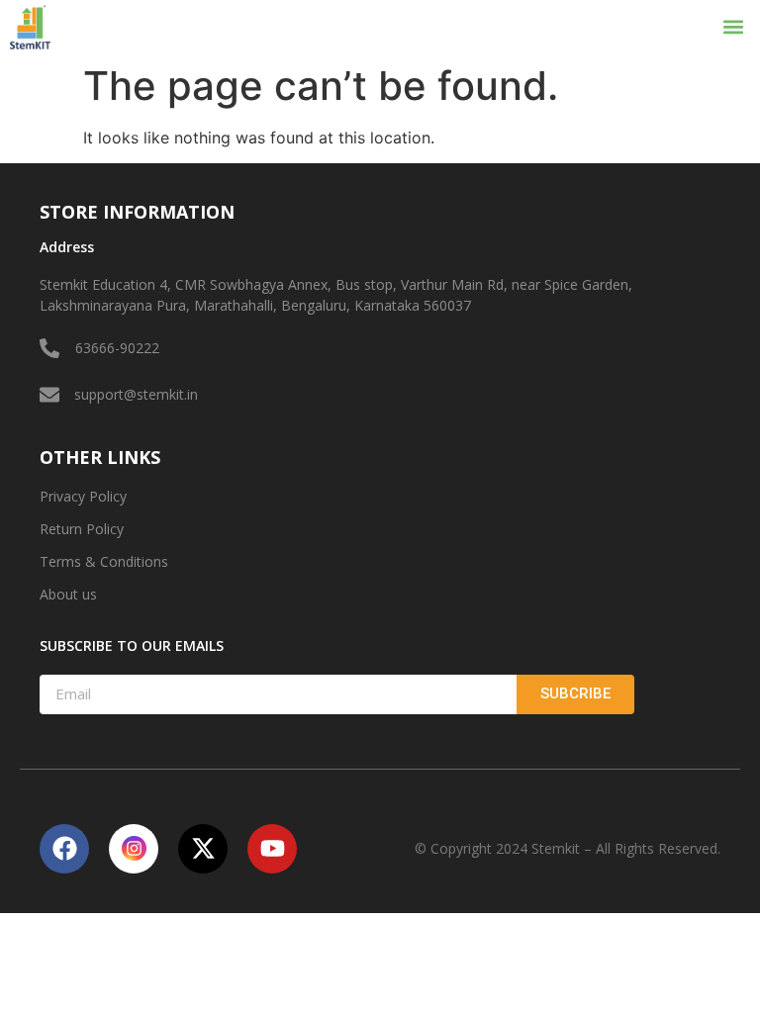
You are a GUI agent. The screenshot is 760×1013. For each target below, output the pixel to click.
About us (68, 594)
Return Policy (82, 528)
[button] (733, 27)
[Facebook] (64, 849)
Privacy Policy (83, 496)
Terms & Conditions (104, 561)
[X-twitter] (203, 849)
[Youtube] (272, 849)
